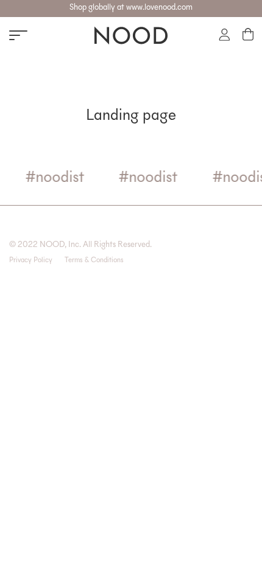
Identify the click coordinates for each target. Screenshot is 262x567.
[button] (247, 34)
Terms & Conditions (94, 260)
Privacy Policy (30, 260)
